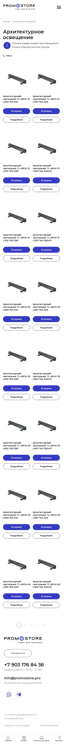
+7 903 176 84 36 (24, 665)
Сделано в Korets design (17, 725)
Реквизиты (18, 653)
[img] (23, 639)
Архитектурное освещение (24, 21)
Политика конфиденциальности (20, 714)
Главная (6, 21)
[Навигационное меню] (59, 7)
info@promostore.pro (22, 678)
